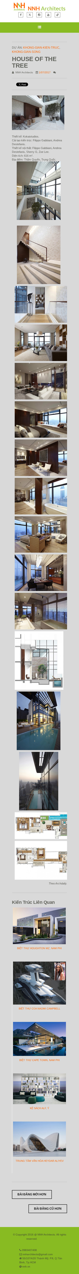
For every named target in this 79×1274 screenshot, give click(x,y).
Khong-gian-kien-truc (41, 47)
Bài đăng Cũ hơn (48, 1208)
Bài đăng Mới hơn (31, 1194)
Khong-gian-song (26, 51)
